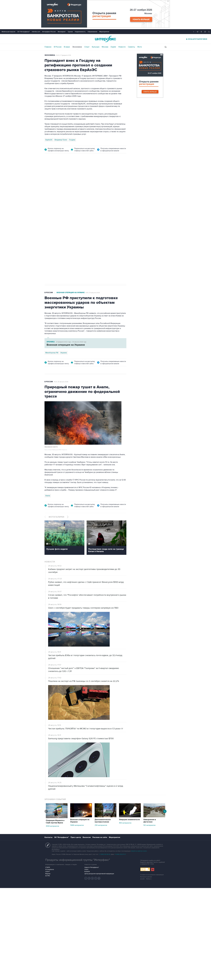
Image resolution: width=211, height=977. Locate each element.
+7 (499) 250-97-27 (120, 854)
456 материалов (125, 823)
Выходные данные (146, 877)
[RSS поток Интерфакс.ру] (95, 878)
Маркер (47, 874)
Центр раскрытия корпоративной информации (99, 874)
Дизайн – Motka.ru (145, 879)
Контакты (48, 837)
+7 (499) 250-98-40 (104, 854)
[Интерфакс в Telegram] (89, 878)
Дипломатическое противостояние (103, 820)
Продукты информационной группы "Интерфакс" (77, 860)
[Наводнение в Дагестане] (154, 817)
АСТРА (47, 876)
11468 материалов (77, 825)
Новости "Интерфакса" (91, 867)
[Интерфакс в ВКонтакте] (92, 878)
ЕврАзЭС (48, 140)
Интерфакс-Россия (49, 32)
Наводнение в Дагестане (149, 820)
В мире (67, 47)
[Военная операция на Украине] (81, 817)
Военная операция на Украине (71, 293)
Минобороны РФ (51, 353)
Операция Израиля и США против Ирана (55, 821)
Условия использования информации (152, 875)
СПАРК (47, 867)
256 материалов (101, 825)
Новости (122, 47)
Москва (105, 47)
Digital (113, 47)
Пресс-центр (76, 837)
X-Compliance (49, 869)
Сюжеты (131, 47)
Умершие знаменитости (129, 819)
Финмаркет (62, 32)
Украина (63, 353)
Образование (92, 32)
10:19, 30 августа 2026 (92, 293)
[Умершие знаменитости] (130, 817)
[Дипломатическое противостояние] (105, 817)
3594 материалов (52, 826)
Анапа (47, 496)
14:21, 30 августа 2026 (61, 382)
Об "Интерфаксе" (23, 32)
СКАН (86, 869)
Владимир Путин (61, 140)
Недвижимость (80, 32)
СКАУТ (47, 871)
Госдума (72, 140)
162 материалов (149, 825)
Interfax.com (36, 32)
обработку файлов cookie (139, 851)
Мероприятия (104, 32)
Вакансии (87, 837)
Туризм (70, 32)
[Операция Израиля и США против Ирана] (57, 818)
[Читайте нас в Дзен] (85, 878)
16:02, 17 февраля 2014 (63, 55)
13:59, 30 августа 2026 (60, 169)
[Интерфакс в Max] (99, 878)
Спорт (86, 47)
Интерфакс (105, 39)
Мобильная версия (8, 32)
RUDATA (87, 871)
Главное (48, 47)
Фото (139, 47)
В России (57, 47)
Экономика (77, 47)
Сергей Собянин (59, 215)
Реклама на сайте (99, 837)
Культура (95, 47)
